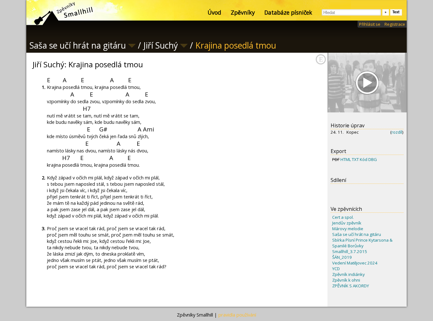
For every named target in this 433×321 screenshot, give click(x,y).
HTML (345, 159)
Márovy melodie (347, 228)
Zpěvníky (243, 12)
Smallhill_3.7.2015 (349, 251)
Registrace (395, 24)
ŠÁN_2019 (342, 257)
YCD (336, 268)
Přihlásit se (369, 24)
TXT (355, 159)
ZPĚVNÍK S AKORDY (350, 286)
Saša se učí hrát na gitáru (356, 234)
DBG (372, 159)
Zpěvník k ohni (346, 280)
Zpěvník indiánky (348, 274)
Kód (363, 159)
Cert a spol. (343, 217)
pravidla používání (237, 314)
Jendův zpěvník (346, 223)
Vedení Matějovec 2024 (355, 263)
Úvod (214, 12)
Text (396, 12)
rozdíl (396, 132)
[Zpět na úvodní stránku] (58, 12)
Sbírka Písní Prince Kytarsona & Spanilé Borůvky (362, 243)
